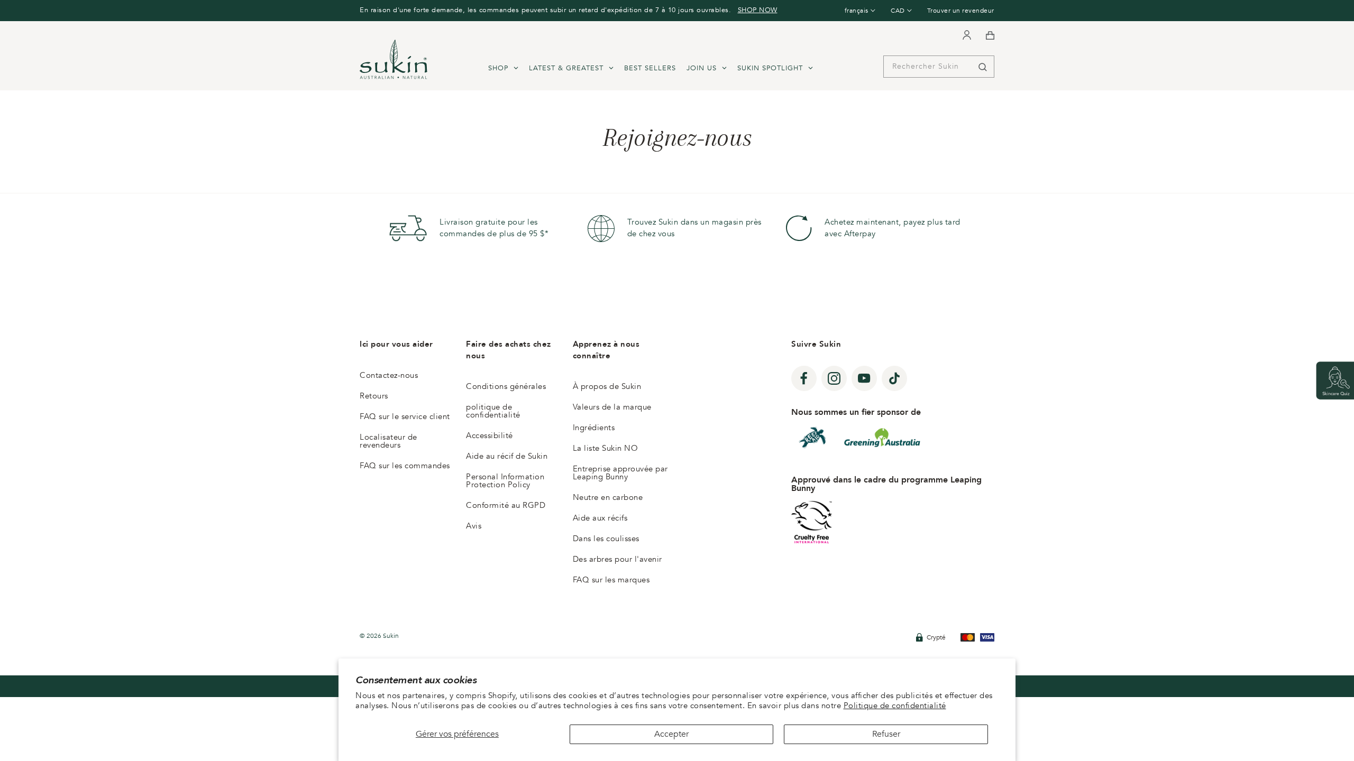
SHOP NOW (757, 10)
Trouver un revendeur (960, 10)
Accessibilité (489, 435)
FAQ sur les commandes (405, 465)
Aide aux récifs (600, 518)
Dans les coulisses (606, 538)
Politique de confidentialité (895, 705)
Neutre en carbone (608, 497)
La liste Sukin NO (605, 448)
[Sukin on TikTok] (894, 378)
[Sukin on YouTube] (864, 378)
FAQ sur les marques (611, 579)
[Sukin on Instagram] (834, 378)
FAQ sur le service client (405, 416)
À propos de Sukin (607, 386)
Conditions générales (506, 386)
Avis (473, 526)
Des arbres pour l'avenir (617, 559)
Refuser (886, 734)
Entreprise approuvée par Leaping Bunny (620, 472)
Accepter (671, 734)
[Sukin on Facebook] (804, 378)
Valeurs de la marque (612, 407)
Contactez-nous (389, 375)
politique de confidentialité (493, 411)
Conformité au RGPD (505, 505)
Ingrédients (594, 427)
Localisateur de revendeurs (388, 441)
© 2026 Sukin (379, 636)
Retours (374, 396)
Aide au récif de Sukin (506, 456)
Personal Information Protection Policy (505, 480)
